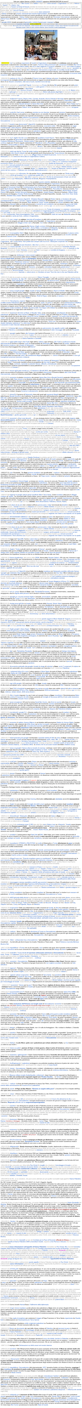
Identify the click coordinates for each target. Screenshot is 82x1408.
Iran (73, 926)
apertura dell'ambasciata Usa (39, 884)
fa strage (42, 666)
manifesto (58, 695)
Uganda (23, 904)
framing (33, 799)
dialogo (56, 949)
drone (17, 1308)
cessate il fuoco (23, 698)
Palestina (66, 668)
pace (33, 27)
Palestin (45, 1250)
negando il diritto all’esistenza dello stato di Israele (48, 872)
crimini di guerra (11, 631)
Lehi (31, 1396)
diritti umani (31, 724)
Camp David (53, 1065)
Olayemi (3, 904)
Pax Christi (33, 1165)
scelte (40, 843)
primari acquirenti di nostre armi (64, 918)
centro (58, 738)
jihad (72, 1284)
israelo (60, 909)
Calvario (42, 641)
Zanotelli (8, 1167)
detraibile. (32, 1141)
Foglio (76, 641)
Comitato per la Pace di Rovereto (44, 1240)
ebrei (63, 949)
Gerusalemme (72, 25)
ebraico (37, 653)
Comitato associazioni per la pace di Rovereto (53, 1248)
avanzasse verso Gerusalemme (69, 1400)
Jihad (54, 631)
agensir (12, 968)
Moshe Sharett (19, 1015)
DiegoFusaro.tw (15, 858)
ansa (12, 748)
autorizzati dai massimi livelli (31, 13)
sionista (51, 704)
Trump (55, 843)
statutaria (39, 1150)
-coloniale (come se (67, 877)
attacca (29, 748)
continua (38, 958)
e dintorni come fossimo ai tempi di (38, 916)
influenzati (33, 918)
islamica (19, 1005)
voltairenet (39, 1075)
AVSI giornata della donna (19, 897)
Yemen (58, 1077)
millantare (15, 954)
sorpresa (42, 748)
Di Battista (25, 744)
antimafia (21, 666)
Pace (18, 1253)
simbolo (33, 812)
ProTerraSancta (15, 1140)
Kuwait (48, 1377)
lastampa (13, 1119)
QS (22, 1099)
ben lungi (28, 976)
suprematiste (5, 763)
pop (61, 925)
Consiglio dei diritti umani (35, 804)
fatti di (3, 19)
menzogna (4, 741)
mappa (63, 884)
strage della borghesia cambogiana (24, 636)
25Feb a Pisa (23, 690)
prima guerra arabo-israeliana (60, 1014)
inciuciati (15, 1172)
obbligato (62, 1255)
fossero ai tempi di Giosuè (20, 7)
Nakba (69, 709)
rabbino (20, 722)
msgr (12, 1308)
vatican (12, 931)
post (11, 702)
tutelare (46, 1231)
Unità (44, 741)
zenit (12, 1089)
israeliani (44, 13)
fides (12, 940)
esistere (65, 809)
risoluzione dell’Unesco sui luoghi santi (27, 1004)
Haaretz (75, 1017)
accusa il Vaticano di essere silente (26, 1167)
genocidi (67, 629)
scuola (46, 688)
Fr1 (25, 712)
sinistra (38, 744)
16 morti (11, 894)
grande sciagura (71, 887)
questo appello (34, 1262)
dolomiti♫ (15, 712)
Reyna (29, 904)
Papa (45, 1281)
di (38, 748)
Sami (16, 751)
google (30, 666)
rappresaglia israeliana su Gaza (36, 749)
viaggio (39, 1318)
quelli (38, 678)
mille (20, 644)
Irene (13, 902)
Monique (55, 902)
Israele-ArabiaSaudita (59, 27)
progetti (63, 899)
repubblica (28, 882)
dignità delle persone (22, 593)
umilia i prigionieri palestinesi (34, 1323)
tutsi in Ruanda (53, 636)
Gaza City (35, 751)
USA (77, 25)
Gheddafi (19, 1175)
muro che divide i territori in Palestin (55, 1338)
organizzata (69, 1318)
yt (17, 1394)
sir (33, 647)
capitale (13, 923)
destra (51, 763)
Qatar (53, 816)
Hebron (76, 3)
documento (20, 1328)
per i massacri (49, 22)
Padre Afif (39, 1335)
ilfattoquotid (14, 1146)
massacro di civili (22, 697)
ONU (62, 685)
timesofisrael (14, 816)
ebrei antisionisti (44, 12)
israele (72, 874)
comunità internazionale (35, 726)
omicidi (18, 13)
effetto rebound (67, 452)
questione (58, 975)
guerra (3, 717)
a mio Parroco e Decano (58, 1242)
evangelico (67, 646)
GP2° (44, 1367)
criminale (67, 755)
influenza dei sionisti (74, 1389)
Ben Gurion (25, 3)
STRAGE (22, 843)
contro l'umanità (24, 631)
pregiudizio (54, 811)
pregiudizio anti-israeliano (9, 807)
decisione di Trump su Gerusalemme (43, 931)
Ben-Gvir (21, 25)
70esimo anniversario (49, 870)
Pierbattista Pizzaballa (24, 651)
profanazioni (28, 1017)
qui (73, 690)
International (65, 17)
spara (38, 858)
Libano (13, 527)
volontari (50, 666)
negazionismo (51, 879)
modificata (32, 24)
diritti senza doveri (28, 692)
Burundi (48, 902)
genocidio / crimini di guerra (34, 22)
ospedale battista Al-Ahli (46, 738)
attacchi (63, 688)
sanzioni (67, 1155)
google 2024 (6, 22)
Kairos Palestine (64, 25)
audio (48, 739)
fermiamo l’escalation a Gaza (31, 741)
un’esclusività (40, 676)
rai (11, 712)
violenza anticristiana (60, 1070)
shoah (44, 926)
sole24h (34, 882)
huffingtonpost (15, 1063)
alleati (39, 918)
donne (68, 897)
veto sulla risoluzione (72, 697)
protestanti (52, 646)
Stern (59, 1396)
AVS (46, 370)
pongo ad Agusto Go (11, 1258)
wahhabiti (24, 1172)
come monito (75, 1396)
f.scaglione (25, 780)
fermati (3, 829)
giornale (13, 780)
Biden (77, 695)
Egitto (22, 971)
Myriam (67, 902)
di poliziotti (20, 688)
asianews (13, 1055)
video (53, 739)
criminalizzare (48, 1376)
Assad (25, 1175)
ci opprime (9, 642)
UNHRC (24, 809)
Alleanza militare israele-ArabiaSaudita (22, 1075)
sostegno (10, 838)
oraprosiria (14, 908)
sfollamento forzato (10, 729)
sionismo (37, 27)
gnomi (20, 958)
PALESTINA (31, 843)
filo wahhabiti (31, 928)
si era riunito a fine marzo (23, 885)
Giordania (34, 956)
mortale (59, 1333)
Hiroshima (62, 756)
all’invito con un (26, 1102)
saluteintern (14, 790)
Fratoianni (4, 744)
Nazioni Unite (53, 807)
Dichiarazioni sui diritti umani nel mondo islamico (35, 1345)
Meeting (3, 1204)
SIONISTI (39, 1)
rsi (2, 644)
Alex (66, 1247)
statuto (63, 971)
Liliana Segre (24, 629)
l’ (62, 1258)
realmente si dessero (45, 860)
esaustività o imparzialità (23, 24)
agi (11, 683)
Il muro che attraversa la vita (61, 1099)
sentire (12, 1032)
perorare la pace (64, 1328)
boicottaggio (30, 1330)
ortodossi (44, 646)
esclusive (72, 761)
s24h (14, 683)
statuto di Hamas (30, 980)
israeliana (7, 1369)
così (40, 947)
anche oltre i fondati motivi (9, 1038)
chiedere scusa (69, 744)
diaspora (53, 709)
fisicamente (15, 1359)
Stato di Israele (43, 1405)
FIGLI (15, 688)
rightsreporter (22, 1055)
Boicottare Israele (20, 27)
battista (73, 646)
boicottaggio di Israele (63, 1165)
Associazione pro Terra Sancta (28, 1320)
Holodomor (40, 634)
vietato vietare (16, 692)
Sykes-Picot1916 (49, 27)
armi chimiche (5, 860)
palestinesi (32, 714)
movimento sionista (40, 997)
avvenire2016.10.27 (17, 992)
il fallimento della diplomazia (39, 1304)
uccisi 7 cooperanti (65, 666)
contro (27, 343)
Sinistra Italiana (13, 744)
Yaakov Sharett (32, 1019)
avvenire (15, 666)
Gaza (7, 19)
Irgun (24, 1396)
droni (49, 790)
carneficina (38, 838)
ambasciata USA (22, 870)
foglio (12, 804)
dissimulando (44, 1172)
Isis (80, 1070)
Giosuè (33, 765)
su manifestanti (45, 858)
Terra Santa (47, 975)
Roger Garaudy (58, 913)
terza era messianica (48, 25)
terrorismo (11, 717)
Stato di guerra (45, 751)
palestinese (73, 671)
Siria (18, 828)
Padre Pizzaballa (73, 1202)
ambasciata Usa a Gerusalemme (26, 940)
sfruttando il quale (21, 819)
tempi (12, 773)
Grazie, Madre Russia (40, 829)
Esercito (26, 858)
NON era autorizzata (52, 690)
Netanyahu (27, 25)
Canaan (57, 25)
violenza (8, 692)
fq (11, 666)
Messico (37, 904)
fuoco (44, 1014)
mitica (65, 914)
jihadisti (13, 1174)
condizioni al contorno (57, 563)
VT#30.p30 (14, 1269)
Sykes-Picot (69, 992)
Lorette (40, 902)
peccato (69, 661)
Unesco (6, 1007)
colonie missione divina (37, 25)
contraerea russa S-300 (25, 824)
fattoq (4, 13)
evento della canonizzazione (10, 1085)
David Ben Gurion (41, 702)
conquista (36, 709)
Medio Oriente (12, 646)
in (25, 843)
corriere (13, 1349)
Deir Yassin (21, 1398)
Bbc (57, 739)
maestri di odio (70, 739)
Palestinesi (62, 709)
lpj (11, 651)
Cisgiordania (62, 3)
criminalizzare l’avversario (18, 877)
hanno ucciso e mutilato (20, 855)
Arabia (59, 926)
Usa (27, 695)
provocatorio (46, 597)
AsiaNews (13, 1153)
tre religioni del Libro (57, 812)
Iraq (74, 902)
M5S (31, 744)
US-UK (9, 1172)
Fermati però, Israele (35, 877)
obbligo (39, 1231)
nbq (26, 666)
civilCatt (13, 761)
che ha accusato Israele (49, 744)
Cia (67, 1043)
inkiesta (12, 921)
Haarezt (61, 824)
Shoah (60, 634)
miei (57, 24)
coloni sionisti (51, 3)
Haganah (55, 1400)
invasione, (6, 1379)
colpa (22, 1022)
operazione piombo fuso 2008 (13, 755)
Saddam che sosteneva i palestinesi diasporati (49, 1389)
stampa (21, 882)
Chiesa (34, 761)
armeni (33, 634)
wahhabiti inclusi (47, 918)
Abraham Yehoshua (7, 949)
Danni (27, 27)
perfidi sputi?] (24, 770)
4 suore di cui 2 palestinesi (31, 1085)
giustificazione (62, 879)
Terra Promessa (26, 879)
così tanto (60, 755)
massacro (32, 867)
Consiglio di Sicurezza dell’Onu (52, 697)
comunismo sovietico (30, 914)
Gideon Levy (51, 824)
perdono (31, 663)
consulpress (18, 702)
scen (57, 925)
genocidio (45, 675)
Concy (15, 904)
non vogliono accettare (54, 963)
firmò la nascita (56, 702)
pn (44, 824)
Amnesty (57, 17)
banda (54, 1396)
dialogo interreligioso (69, 651)
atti (42, 1021)
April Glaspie (39, 1379)
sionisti (43, 868)
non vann (38, 688)
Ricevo (12, 1328)
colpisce (76, 666)
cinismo (31, 868)
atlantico (66, 909)
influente (42, 27)
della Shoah (71, 879)
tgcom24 (13, 1160)
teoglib (42, 1165)
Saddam (12, 1175)
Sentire (12, 1221)
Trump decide (34, 953)
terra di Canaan (18, 10)
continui (12, 697)
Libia (31, 911)
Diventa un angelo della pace (43, 1089)
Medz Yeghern (22, 634)
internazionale (15, 738)
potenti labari (59, 1299)
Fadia (25, 902)
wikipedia (65, 1377)
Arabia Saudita (24, 956)
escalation (16, 758)
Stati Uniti (34, 834)
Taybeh (5, 5)
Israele (29, 647)
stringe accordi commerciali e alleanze (23, 1168)
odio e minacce (73, 688)
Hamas (44, 631)
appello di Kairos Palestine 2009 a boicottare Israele (25, 1242)
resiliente (48, 909)
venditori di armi (71, 1233)
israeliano (71, 631)
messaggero (14, 882)
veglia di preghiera (19, 1318)
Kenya (20, 902)
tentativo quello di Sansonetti (63, 743)
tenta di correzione (32, 743)
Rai (11, 695)
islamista (73, 1009)
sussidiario (14, 843)
